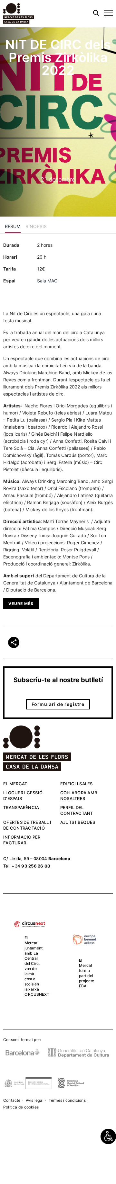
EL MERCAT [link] (15, 783)
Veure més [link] (21, 603)
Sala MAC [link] (47, 280)
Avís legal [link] (35, 1100)
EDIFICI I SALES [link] (76, 783)
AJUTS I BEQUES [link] (77, 822)
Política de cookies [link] (21, 1107)
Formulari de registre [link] (58, 704)
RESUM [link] (13, 226)
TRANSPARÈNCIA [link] (21, 807)
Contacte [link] (12, 1100)
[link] (108, 1136)
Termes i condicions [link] (67, 1100)
